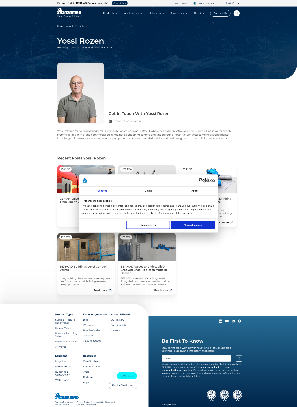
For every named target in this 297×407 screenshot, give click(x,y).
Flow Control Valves (66, 341)
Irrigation (60, 361)
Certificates (89, 377)
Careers (115, 330)
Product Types (64, 314)
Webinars (88, 325)
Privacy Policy (83, 402)
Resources (177, 13)
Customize (146, 225)
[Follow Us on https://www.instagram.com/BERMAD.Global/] (233, 321)
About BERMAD (121, 314)
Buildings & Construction (62, 373)
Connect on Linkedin (127, 121)
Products (108, 13)
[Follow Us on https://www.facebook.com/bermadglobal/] (239, 321)
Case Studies (90, 361)
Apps (86, 382)
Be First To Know (182, 341)
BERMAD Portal (179, 3)
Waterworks (62, 379)
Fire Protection (63, 366)
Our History (117, 319)
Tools (86, 371)
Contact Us (220, 13)
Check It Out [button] (119, 3)
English (231, 3)
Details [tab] (148, 190)
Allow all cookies (193, 225)
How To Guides (91, 330)
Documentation (92, 366)
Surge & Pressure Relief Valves (65, 321)
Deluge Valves (63, 327)
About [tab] (195, 190)
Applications (132, 13)
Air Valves (60, 346)
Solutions (155, 13)
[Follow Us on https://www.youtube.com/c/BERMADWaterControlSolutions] (227, 321)
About (197, 13)
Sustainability (118, 325)
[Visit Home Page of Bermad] (67, 396)
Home (60, 26)
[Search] (235, 13)
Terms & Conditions (64, 402)
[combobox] (209, 3)
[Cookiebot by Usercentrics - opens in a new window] (201, 180)
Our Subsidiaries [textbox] (207, 3)
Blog (85, 319)
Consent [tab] (102, 190)
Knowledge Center (95, 314)
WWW (172, 404)
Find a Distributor (123, 385)
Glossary (88, 335)
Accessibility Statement (104, 402)
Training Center (92, 340)
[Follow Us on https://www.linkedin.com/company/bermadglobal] (221, 321)
